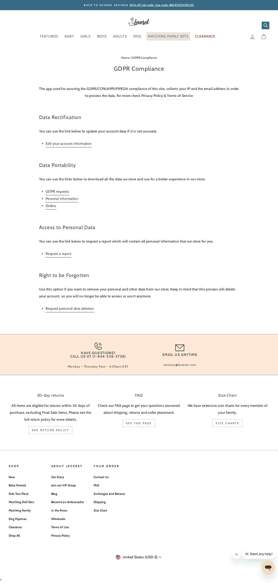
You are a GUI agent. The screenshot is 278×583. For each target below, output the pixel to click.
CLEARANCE (205, 36)
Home (125, 57)
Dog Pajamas (17, 519)
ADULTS (120, 36)
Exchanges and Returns (109, 493)
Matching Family (20, 510)
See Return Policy (50, 430)
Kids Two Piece (19, 493)
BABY (69, 36)
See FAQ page (139, 423)
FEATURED (49, 36)
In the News (59, 510)
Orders (51, 206)
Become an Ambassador (67, 502)
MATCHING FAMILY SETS (168, 36)
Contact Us (101, 477)
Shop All (14, 535)
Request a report (58, 254)
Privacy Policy (60, 535)
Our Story (57, 477)
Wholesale (58, 519)
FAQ (96, 485)
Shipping (100, 502)
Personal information (62, 199)
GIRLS (86, 36)
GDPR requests (57, 191)
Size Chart (100, 510)
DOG (137, 36)
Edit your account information (69, 144)
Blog (54, 493)
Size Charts (227, 423)
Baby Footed (17, 485)
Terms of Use (60, 527)
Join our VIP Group (63, 485)
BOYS (101, 36)
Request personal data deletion (70, 308)
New (12, 477)
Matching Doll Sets (21, 502)
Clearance (15, 527)
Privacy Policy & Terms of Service (167, 96)
